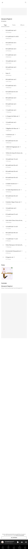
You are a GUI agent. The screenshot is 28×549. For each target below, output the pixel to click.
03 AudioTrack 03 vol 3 (12, 140)
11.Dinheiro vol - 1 (11, 134)
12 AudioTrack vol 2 (11, 122)
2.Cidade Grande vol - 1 (12, 183)
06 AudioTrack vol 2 (11, 67)
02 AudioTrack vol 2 (11, 48)
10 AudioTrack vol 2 (11, 61)
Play (18, 542)
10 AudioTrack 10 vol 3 (12, 159)
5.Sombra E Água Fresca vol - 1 (14, 202)
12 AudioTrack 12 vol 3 (12, 226)
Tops (5, 25)
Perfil (8, 547)
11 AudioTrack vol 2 (11, 110)
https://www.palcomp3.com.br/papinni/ (11, 288)
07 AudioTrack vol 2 (11, 85)
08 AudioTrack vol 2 (11, 98)
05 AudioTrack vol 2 (11, 104)
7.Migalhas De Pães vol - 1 (13, 128)
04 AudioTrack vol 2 (11, 42)
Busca (14, 547)
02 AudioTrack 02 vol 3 (12, 91)
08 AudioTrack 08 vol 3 (12, 232)
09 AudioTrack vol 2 (11, 79)
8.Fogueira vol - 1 (10, 257)
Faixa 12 (8, 73)
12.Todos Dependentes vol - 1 (14, 189)
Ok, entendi (14, 537)
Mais (25, 547)
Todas (13, 25)
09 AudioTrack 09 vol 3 (12, 171)
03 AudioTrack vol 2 (11, 30)
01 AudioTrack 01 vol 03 (12, 36)
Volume (26, 542)
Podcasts (19, 547)
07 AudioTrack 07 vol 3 (12, 214)
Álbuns (22, 25)
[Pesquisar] (25, 2)
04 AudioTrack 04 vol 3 (12, 196)
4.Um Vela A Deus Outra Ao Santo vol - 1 (14, 220)
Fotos (3, 265)
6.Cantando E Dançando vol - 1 (14, 251)
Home (3, 547)
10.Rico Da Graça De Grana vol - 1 (14, 153)
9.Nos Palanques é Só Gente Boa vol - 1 (14, 245)
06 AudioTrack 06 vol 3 (12, 165)
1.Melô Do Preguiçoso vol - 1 (13, 147)
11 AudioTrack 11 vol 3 (12, 239)
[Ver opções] (26, 31)
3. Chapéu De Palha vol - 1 (13, 116)
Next (22, 542)
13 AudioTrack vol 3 (11, 208)
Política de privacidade (20, 535)
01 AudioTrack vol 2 (11, 55)
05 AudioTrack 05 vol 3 (12, 177)
